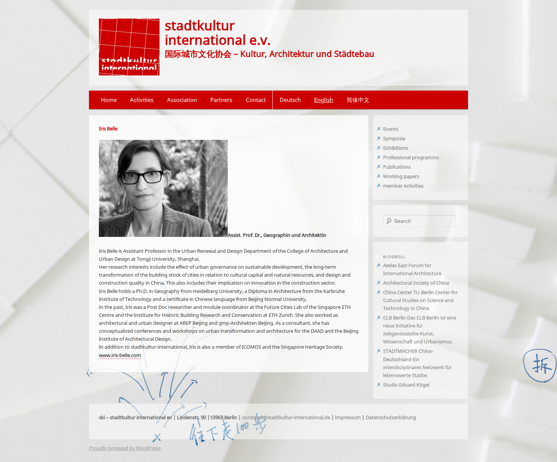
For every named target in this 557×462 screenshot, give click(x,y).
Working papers (401, 176)
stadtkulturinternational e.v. (218, 32)
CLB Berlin (394, 317)
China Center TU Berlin (408, 292)
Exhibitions (395, 147)
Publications (397, 166)
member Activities (403, 185)
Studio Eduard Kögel (406, 384)
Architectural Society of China (416, 282)
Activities (141, 99)
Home (109, 99)
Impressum (348, 417)
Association (182, 99)
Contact (256, 99)
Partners (221, 99)
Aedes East (395, 265)
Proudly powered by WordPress (125, 448)
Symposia (394, 138)
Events (390, 128)
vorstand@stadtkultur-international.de (286, 417)
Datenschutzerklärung (391, 417)
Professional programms (411, 157)
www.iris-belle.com (120, 355)
